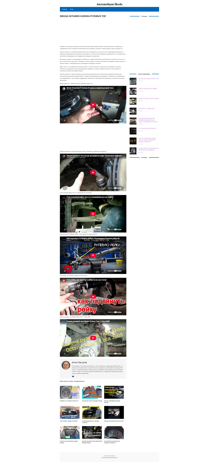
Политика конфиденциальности (109, 457)
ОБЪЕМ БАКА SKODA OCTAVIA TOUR (149, 78)
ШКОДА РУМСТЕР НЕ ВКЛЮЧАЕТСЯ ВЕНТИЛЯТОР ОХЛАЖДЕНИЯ (149, 149)
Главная (64, 9)
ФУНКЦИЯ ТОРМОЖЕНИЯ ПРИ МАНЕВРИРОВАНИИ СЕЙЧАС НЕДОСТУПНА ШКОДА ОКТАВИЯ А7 (148, 120)
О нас (71, 9)
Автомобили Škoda (109, 4)
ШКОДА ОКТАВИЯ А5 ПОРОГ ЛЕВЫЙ (149, 98)
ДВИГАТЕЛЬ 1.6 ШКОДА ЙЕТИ (147, 108)
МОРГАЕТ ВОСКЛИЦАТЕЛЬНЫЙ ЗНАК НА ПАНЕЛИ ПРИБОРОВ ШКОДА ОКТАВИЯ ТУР (147, 140)
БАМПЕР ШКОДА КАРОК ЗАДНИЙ (148, 88)
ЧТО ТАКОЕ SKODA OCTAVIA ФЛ (147, 128)
